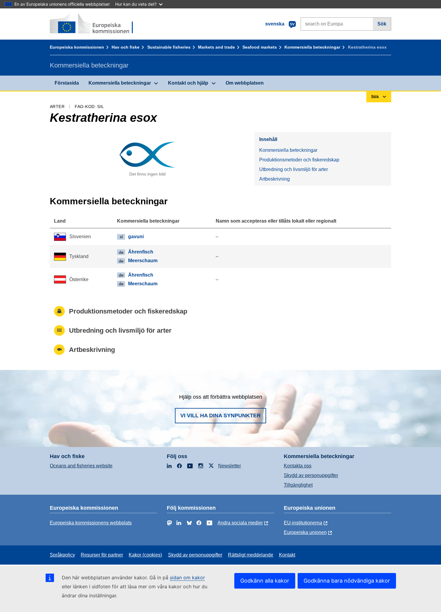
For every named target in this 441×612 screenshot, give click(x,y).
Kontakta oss (297, 465)
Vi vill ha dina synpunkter (220, 415)
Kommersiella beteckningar (312, 47)
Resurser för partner (102, 554)
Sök (381, 23)
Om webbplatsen (245, 83)
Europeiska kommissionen (77, 47)
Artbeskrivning (274, 179)
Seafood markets (259, 47)
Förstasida (67, 83)
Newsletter (229, 465)
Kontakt (287, 554)
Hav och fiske (126, 47)
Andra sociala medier (240, 522)
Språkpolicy (62, 554)
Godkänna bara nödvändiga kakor (347, 581)
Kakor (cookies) (145, 554)
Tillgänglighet (298, 485)
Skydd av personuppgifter (311, 475)
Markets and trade (216, 47)
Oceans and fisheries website (81, 465)
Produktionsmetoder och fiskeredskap (299, 159)
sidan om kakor (187, 577)
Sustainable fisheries (168, 47)
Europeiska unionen (305, 532)
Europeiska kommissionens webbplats (91, 522)
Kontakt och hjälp (188, 83)
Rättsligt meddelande (250, 554)
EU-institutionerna (303, 522)
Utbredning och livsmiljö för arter (293, 169)
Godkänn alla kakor (264, 581)
